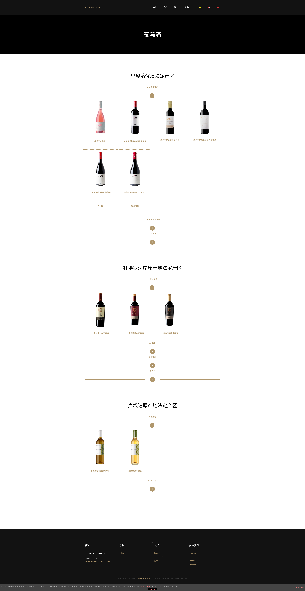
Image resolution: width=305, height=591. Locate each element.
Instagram (193, 565)
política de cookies (145, 586)
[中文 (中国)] (216, 7)
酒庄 (176, 7)
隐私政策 (157, 553)
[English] (208, 7)
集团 (155, 7)
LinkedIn (192, 561)
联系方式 (188, 7)
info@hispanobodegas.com (97, 561)
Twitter (192, 557)
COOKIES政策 (158, 557)
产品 (165, 7)
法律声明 (157, 561)
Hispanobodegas (93, 7)
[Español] (199, 7)
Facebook (193, 553)
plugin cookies (300, 587)
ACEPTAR (152, 589)
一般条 (121, 553)
